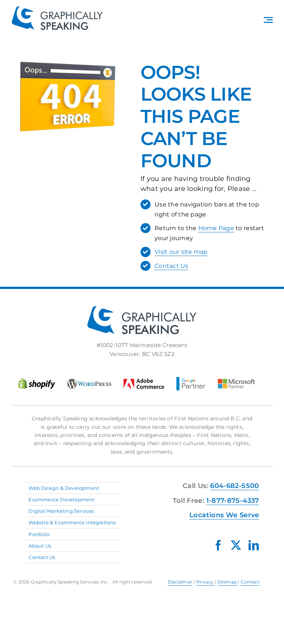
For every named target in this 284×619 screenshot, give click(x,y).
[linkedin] (253, 545)
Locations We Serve (224, 515)
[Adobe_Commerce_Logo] (144, 381)
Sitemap (227, 582)
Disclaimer (180, 582)
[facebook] (218, 545)
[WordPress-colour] (89, 381)
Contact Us (172, 265)
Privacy (205, 582)
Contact (250, 582)
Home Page (216, 228)
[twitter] (236, 545)
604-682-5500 (234, 486)
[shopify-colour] (36, 380)
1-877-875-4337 (232, 501)
